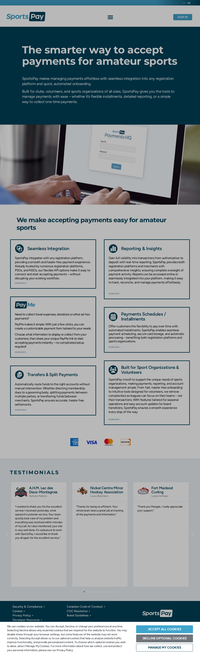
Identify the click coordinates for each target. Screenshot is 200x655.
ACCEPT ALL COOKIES (164, 629)
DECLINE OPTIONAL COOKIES (165, 638)
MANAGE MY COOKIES (164, 647)
